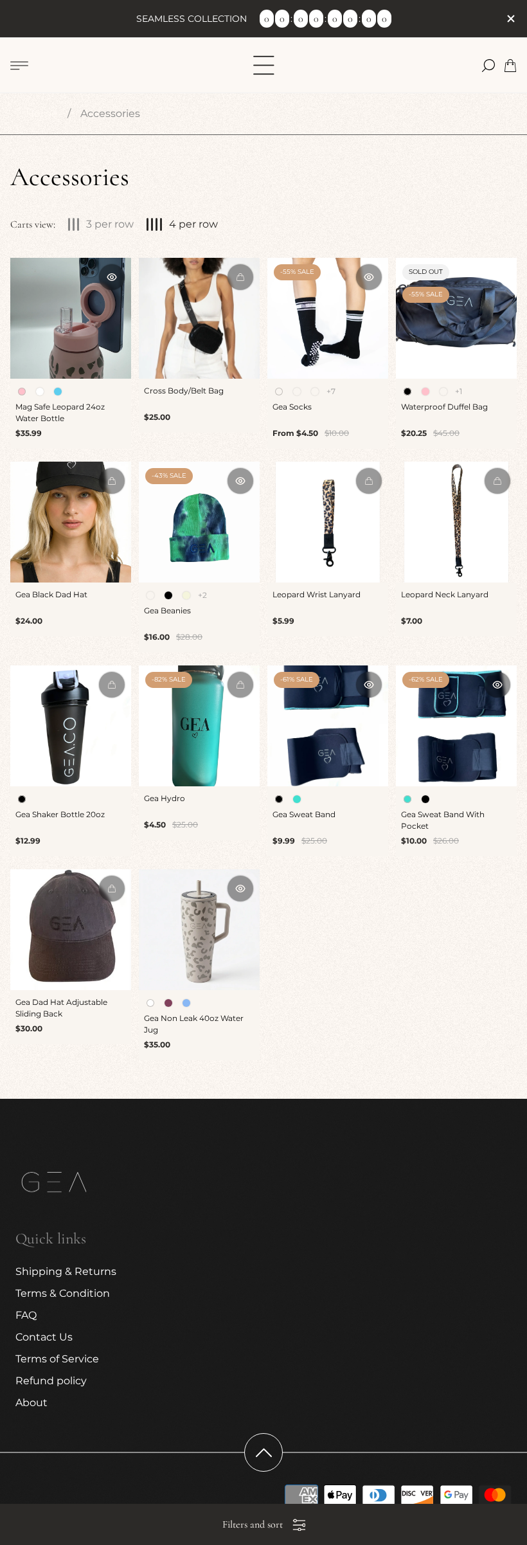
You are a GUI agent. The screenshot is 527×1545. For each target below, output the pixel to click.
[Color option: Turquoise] (296, 799)
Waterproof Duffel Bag (444, 406)
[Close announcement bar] (510, 18)
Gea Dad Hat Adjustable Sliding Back (61, 1007)
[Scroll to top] (263, 1452)
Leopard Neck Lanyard (444, 594)
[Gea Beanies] (199, 522)
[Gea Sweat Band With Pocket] (456, 725)
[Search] (488, 65)
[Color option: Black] (425, 799)
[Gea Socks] (327, 318)
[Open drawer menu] (19, 65)
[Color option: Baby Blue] (57, 391)
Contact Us (44, 1337)
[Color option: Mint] (443, 391)
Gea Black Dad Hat (51, 594)
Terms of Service (57, 1359)
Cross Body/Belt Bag (184, 390)
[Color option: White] (39, 391)
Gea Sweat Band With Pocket (443, 820)
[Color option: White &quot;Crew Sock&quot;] (296, 391)
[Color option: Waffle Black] (168, 595)
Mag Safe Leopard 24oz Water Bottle (60, 412)
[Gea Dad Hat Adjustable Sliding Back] (70, 929)
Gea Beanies (167, 610)
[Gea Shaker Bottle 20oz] (70, 725)
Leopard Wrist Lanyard (316, 594)
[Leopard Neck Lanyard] (456, 522)
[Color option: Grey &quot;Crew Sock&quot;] (314, 391)
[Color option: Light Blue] (186, 1003)
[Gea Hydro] (199, 725)
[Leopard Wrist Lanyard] (327, 522)
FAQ (26, 1315)
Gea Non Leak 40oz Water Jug (194, 1024)
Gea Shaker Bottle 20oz (60, 814)
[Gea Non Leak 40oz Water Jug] (199, 929)
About (31, 1402)
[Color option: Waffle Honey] (150, 595)
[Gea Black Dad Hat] (70, 522)
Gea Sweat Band (303, 814)
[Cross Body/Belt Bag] (199, 318)
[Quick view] (112, 277)
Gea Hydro (164, 798)
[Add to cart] (240, 277)
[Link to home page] (54, 1184)
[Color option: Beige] (186, 595)
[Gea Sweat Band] (327, 725)
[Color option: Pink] (425, 391)
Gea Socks (292, 406)
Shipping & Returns (65, 1271)
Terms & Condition (62, 1293)
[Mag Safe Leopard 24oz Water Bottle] (70, 318)
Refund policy (51, 1381)
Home (42, 113)
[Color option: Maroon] (168, 1003)
